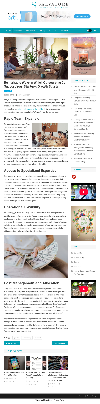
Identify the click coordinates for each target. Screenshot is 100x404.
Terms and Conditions (43, 400)
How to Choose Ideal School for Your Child (84, 272)
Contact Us (64, 30)
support (38, 338)
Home (8, 30)
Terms (76, 262)
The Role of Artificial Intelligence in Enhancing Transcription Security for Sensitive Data (58, 376)
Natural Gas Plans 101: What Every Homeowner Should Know (84, 90)
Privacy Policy (79, 258)
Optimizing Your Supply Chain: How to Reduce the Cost (84, 112)
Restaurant (30, 30)
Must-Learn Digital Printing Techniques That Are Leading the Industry (84, 137)
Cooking (42, 30)
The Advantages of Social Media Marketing (14, 373)
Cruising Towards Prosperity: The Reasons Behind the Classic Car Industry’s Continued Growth (85, 124)
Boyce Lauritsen (24, 95)
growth (16, 338)
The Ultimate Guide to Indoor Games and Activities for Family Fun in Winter (13, 343)
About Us (52, 30)
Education (18, 30)
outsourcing (27, 338)
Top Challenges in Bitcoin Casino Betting (61, 343)
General (8, 91)
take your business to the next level (31, 109)
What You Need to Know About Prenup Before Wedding (35, 375)
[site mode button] (89, 30)
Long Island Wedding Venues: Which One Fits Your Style (85, 101)
